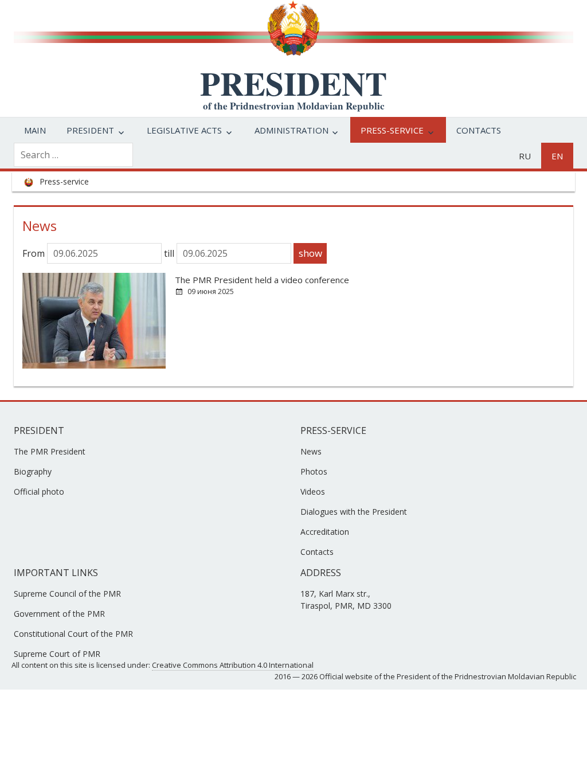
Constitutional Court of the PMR (73, 633)
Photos (313, 471)
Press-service (392, 130)
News (311, 451)
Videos (312, 491)
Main (35, 130)
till (170, 253)
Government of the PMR (59, 613)
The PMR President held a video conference (262, 279)
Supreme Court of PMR (57, 653)
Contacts (478, 130)
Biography (33, 471)
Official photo (39, 491)
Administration (291, 130)
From (34, 253)
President (90, 130)
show (310, 253)
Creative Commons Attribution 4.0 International (233, 665)
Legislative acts (184, 130)
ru (525, 156)
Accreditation (324, 531)
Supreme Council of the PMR (67, 593)
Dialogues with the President (353, 511)
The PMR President (49, 451)
